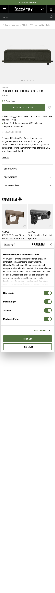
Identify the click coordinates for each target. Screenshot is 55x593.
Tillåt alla (27, 339)
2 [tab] (24, 79)
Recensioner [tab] (10, 177)
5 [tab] (33, 79)
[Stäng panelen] (51, 244)
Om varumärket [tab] (12, 185)
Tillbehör (25, 25)
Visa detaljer (40, 330)
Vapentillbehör (37, 25)
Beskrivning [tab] (10, 168)
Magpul (5, 87)
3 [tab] (27, 79)
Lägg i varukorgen (23, 107)
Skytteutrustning (12, 25)
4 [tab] (30, 79)
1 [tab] (21, 79)
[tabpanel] (27, 56)
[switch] (48, 301)
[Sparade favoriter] (42, 9)
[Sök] (51, 16)
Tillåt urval (27, 347)
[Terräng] (24, 9)
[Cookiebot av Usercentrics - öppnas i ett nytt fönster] (33, 244)
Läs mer (5, 157)
